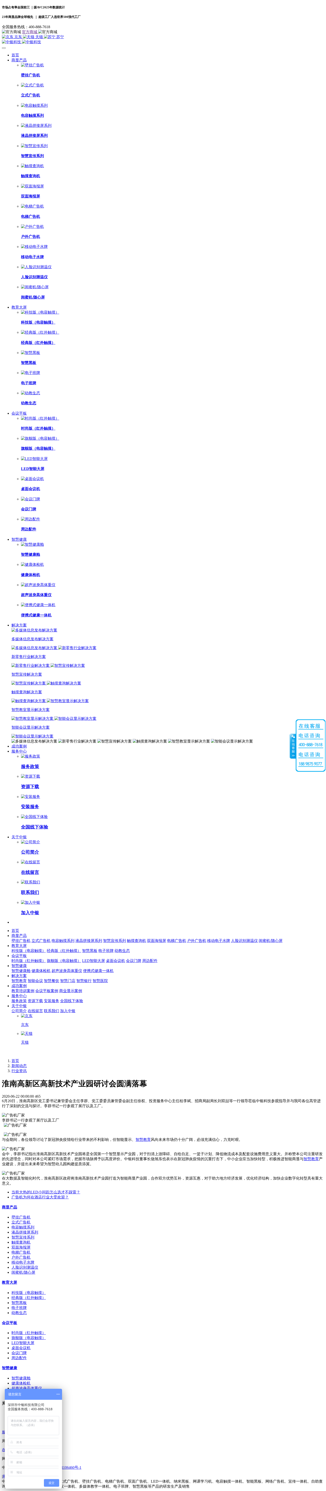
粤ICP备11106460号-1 (63, 1467)
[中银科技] (163, 42)
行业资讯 (19, 1071)
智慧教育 (143, 1140)
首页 (15, 55)
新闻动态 (19, 1066)
